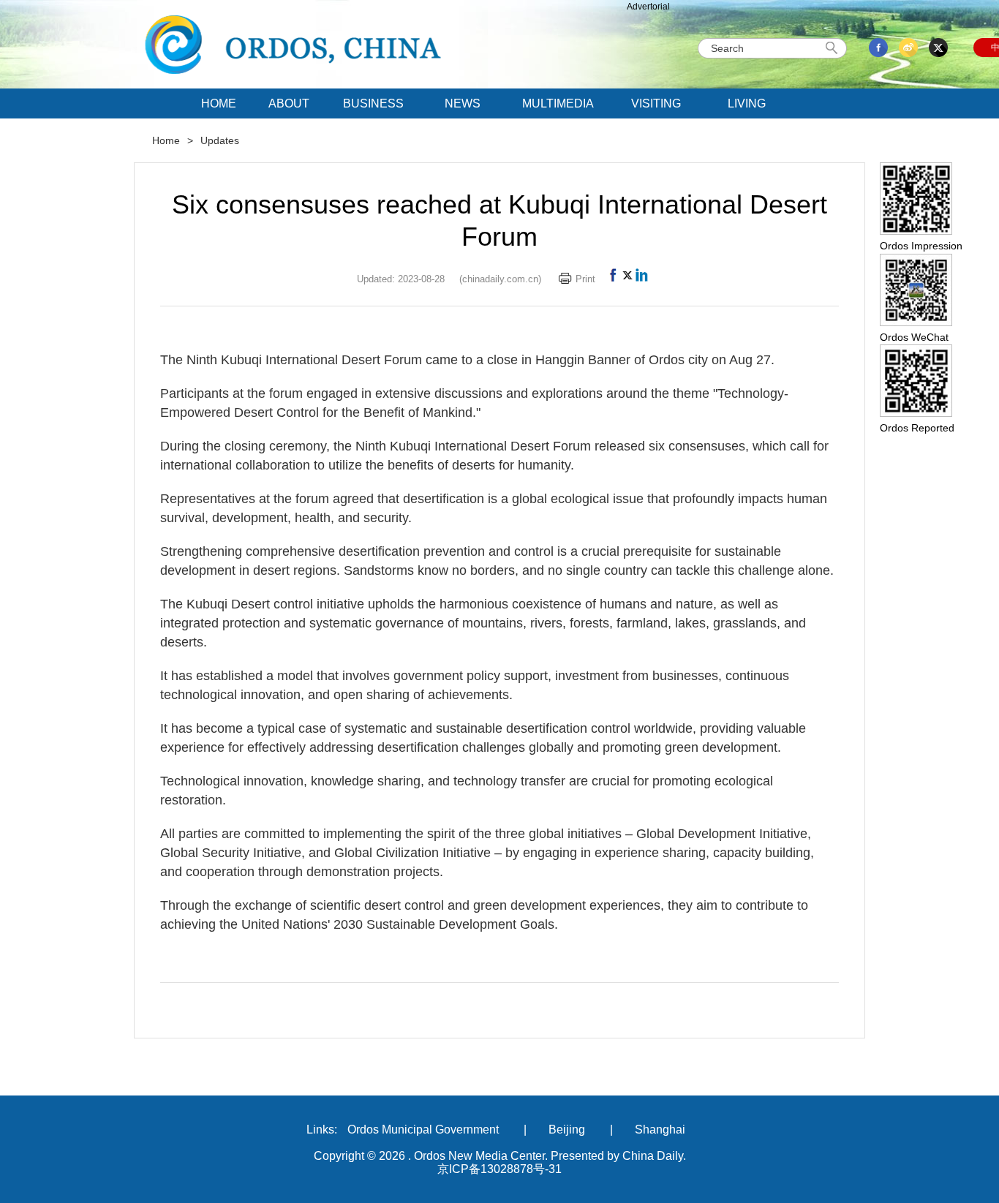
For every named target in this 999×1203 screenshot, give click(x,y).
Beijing (566, 1129)
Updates (219, 140)
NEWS (462, 103)
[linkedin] (642, 279)
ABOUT (288, 103)
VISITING (656, 103)
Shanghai (660, 1129)
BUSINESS (373, 103)
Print (585, 279)
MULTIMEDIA (558, 103)
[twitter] (627, 279)
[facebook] (613, 279)
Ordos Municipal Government (423, 1129)
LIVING (747, 103)
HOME (218, 103)
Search (834, 48)
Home (166, 140)
